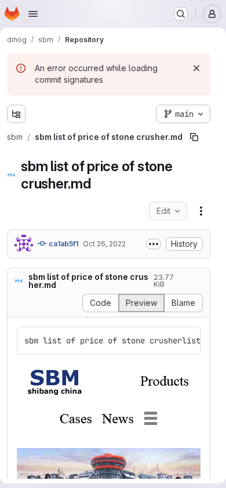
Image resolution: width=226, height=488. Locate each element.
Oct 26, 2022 (104, 243)
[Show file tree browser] (16, 114)
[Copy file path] (194, 137)
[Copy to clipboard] (186, 340)
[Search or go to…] (181, 14)
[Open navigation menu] (33, 14)
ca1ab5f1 (62, 243)
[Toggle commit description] (153, 244)
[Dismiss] (196, 68)
